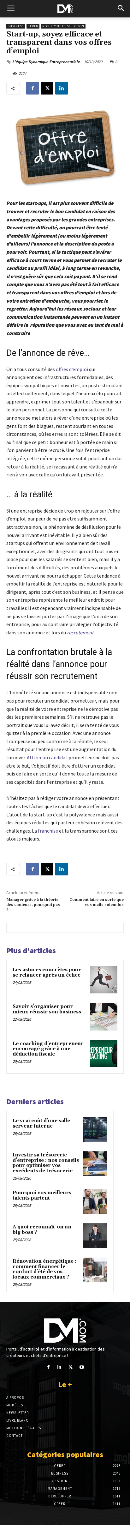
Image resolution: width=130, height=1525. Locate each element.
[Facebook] (32, 88)
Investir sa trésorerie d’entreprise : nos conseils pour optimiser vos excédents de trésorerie (46, 1163)
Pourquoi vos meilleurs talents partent (42, 1195)
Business (16, 26)
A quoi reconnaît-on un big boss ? (42, 1229)
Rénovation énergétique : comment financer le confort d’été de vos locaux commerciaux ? (44, 1269)
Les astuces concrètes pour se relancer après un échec (47, 972)
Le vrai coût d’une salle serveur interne (41, 1123)
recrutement (80, 632)
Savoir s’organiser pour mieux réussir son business (47, 1009)
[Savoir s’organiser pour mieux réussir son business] (103, 1016)
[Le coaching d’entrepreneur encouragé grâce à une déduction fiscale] (103, 1053)
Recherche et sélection (63, 26)
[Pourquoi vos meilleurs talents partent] (95, 1201)
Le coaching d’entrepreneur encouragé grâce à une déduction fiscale (48, 1049)
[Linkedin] (61, 88)
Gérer (33, 26)
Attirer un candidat (47, 757)
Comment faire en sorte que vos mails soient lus (96, 902)
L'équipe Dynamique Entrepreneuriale (46, 61)
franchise (48, 831)
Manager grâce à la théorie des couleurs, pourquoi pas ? (33, 905)
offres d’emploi (72, 369)
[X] (47, 88)
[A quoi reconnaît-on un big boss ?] (95, 1235)
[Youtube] (82, 1367)
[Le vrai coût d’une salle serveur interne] (95, 1129)
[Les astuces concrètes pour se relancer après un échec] (103, 979)
